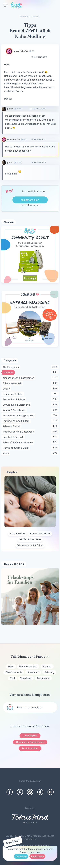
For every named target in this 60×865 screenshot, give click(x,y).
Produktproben (30, 748)
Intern (6, 453)
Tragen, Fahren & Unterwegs (19, 431)
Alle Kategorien (11, 367)
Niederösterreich (28, 666)
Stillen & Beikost (17, 533)
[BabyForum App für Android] (50, 792)
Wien (11, 666)
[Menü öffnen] (5, 5)
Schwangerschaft (13, 383)
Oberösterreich (14, 672)
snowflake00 (21, 51)
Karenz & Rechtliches (15, 410)
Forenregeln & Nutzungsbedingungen (29, 845)
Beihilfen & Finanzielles (30, 539)
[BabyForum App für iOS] (40, 792)
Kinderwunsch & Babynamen (19, 377)
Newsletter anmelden (29, 707)
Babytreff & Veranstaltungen (18, 442)
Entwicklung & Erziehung (17, 404)
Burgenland (43, 678)
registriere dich (30, 199)
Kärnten (47, 666)
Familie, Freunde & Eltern (17, 420)
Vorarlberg (26, 678)
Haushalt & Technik (14, 437)
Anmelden (21, 856)
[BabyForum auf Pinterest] (20, 792)
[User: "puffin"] (4, 109)
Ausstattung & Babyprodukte (19, 415)
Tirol (12, 678)
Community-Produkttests (30, 742)
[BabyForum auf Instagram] (30, 792)
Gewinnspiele (30, 735)
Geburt (7, 388)
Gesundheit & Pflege (14, 399)
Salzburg (49, 672)
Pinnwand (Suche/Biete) (16, 447)
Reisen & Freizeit (12, 426)
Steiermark (33, 672)
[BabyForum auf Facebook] (9, 792)
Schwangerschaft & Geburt (30, 545)
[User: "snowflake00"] (9, 51)
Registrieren (37, 856)
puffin (10, 109)
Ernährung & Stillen (13, 393)
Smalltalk (9, 372)
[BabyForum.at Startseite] (16, 6)
